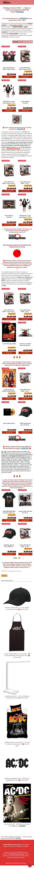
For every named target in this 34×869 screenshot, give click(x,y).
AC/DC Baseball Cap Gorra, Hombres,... (25, 424)
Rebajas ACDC (9, 76)
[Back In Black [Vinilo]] (9, 412)
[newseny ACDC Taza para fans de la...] (25, 500)
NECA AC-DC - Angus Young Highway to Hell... (9, 102)
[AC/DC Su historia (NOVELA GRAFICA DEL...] (9, 378)
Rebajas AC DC (9, 398)
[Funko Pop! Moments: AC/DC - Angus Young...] (9, 56)
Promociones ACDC (9, 190)
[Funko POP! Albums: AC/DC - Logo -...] (25, 170)
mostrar (21, 41)
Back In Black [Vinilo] (9, 423)
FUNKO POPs (26, 138)
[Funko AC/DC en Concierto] (25, 90)
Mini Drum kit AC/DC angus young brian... (25, 344)
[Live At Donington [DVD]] (9, 332)
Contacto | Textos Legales (19, 863)
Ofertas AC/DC (9, 520)
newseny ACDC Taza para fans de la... (25, 512)
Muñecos (4, 575)
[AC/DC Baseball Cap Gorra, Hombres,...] (25, 412)
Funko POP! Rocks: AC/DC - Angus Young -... (25, 68)
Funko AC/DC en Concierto (25, 102)
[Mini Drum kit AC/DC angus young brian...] (25, 332)
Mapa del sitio (9, 863)
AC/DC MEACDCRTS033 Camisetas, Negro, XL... (9, 512)
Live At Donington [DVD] (9, 343)
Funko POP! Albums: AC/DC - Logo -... (25, 182)
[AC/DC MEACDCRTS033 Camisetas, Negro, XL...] (9, 500)
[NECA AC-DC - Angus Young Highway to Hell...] (9, 90)
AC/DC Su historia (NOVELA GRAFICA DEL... (9, 390)
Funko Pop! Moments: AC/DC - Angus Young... (9, 68)
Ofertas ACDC (9, 319)
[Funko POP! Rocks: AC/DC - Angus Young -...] (25, 56)
